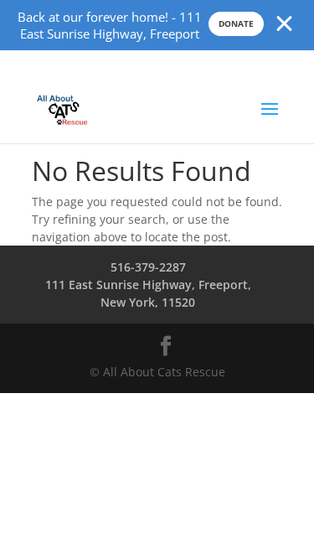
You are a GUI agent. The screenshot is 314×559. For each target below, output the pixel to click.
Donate (236, 23)
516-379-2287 (148, 267)
